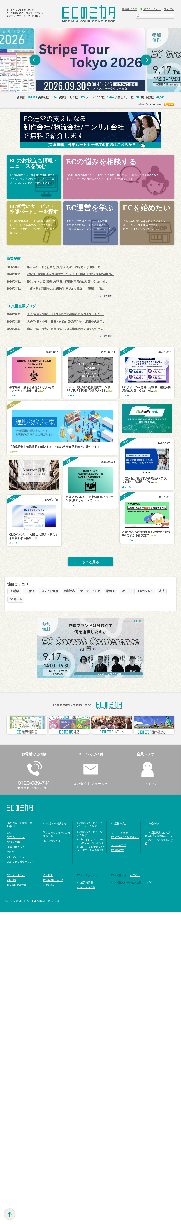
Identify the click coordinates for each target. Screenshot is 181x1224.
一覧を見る (106, 296)
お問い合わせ (50, 885)
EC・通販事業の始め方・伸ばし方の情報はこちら (159, 834)
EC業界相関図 (85, 882)
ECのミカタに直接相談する (159, 842)
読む (9, 832)
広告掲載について (53, 880)
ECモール (15, 599)
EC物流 (29, 591)
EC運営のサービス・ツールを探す (91, 834)
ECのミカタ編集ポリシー (21, 861)
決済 (162, 591)
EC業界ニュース (16, 837)
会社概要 (48, 875)
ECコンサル (145, 591)
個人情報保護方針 (16, 885)
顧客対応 (69, 591)
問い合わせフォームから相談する (56, 834)
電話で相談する (51, 840)
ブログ (10, 852)
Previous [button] (35, 60)
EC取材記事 (13, 842)
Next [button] (146, 60)
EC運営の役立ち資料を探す (125, 839)
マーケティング (90, 591)
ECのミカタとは (16, 875)
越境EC (110, 591)
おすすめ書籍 (118, 845)
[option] (90, 60)
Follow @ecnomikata (150, 104)
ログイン (150, 882)
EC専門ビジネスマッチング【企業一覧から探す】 (91, 849)
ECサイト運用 (49, 591)
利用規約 (11, 880)
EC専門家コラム (16, 847)
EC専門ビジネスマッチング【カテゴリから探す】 (91, 841)
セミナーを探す (119, 833)
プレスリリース (15, 856)
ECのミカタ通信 (86, 887)
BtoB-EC (127, 591)
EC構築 (14, 591)
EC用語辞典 (117, 850)
